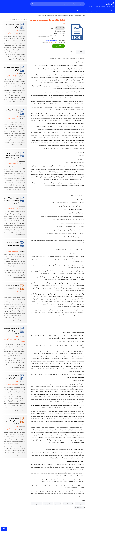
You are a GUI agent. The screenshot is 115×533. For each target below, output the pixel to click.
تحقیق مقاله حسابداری (51, 40)
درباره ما (87, 11)
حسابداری (57, 504)
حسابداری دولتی (47, 504)
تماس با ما (79, 11)
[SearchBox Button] (32, 4)
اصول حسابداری (79, 504)
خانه (111, 11)
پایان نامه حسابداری (13, 33)
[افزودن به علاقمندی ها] (52, 28)
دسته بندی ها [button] (104, 11)
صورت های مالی (78, 507)
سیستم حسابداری (35, 504)
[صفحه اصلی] (84, 15)
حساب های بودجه (67, 504)
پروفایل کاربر (94, 11)
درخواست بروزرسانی (43, 36)
